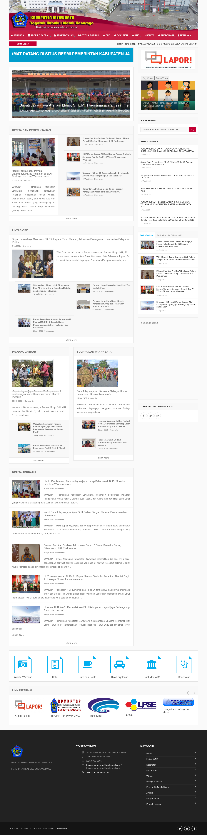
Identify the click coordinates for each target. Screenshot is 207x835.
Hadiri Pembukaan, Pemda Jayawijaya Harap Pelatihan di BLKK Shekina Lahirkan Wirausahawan (32, 173)
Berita (150, 35)
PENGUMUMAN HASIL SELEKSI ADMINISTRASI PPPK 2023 (166, 189)
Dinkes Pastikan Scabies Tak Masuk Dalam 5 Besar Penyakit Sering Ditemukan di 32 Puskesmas (106, 139)
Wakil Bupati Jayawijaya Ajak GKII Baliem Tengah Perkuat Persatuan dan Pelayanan (85, 513)
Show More (71, 218)
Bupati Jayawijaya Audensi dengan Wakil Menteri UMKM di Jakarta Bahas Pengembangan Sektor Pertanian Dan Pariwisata (52, 323)
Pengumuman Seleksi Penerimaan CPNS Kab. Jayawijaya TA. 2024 (167, 176)
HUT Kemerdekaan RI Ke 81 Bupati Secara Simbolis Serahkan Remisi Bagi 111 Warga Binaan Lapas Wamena (106, 157)
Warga (149, 776)
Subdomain (167, 35)
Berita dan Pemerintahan (31, 130)
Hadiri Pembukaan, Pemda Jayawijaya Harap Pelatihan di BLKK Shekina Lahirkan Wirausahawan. (145, 44)
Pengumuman (152, 798)
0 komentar (28, 180)
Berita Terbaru (147, 235)
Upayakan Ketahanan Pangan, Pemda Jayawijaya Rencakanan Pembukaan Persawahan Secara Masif (48, 427)
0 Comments (28, 401)
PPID (136, 35)
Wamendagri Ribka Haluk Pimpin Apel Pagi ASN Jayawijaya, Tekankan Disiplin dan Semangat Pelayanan (51, 288)
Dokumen (122, 35)
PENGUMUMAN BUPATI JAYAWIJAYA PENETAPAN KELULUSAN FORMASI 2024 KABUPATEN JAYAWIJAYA (167, 149)
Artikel (149, 792)
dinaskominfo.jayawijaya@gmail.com (103, 765)
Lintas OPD (20, 230)
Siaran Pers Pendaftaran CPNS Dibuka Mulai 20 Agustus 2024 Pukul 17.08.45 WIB (166, 163)
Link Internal (22, 690)
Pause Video (162, 78)
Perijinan (185, 35)
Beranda (18, 35)
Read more (26, 210)
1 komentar (98, 195)
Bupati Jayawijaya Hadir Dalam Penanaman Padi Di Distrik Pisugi (49, 446)
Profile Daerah (39, 35)
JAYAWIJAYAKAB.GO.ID (97, 772)
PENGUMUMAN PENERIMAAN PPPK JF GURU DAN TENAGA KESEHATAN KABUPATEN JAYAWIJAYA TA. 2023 (165, 204)
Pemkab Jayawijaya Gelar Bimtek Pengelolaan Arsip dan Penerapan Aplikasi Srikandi (108, 304)
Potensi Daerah (89, 35)
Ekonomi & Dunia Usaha (157, 787)
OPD (107, 35)
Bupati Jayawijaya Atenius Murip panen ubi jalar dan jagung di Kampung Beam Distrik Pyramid (36, 394)
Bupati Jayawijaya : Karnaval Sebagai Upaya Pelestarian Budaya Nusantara (102, 392)
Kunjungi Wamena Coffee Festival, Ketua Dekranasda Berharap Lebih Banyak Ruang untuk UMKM (114, 424)
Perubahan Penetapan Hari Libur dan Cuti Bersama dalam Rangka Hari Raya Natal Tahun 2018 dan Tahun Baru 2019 (167, 218)
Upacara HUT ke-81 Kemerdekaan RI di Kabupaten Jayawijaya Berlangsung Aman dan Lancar (106, 174)
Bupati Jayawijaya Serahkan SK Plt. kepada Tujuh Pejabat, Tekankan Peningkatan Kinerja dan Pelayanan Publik (71, 240)
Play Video (147, 78)
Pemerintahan (64, 35)
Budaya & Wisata (154, 781)
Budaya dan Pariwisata (94, 351)
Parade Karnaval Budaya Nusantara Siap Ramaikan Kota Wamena (112, 442)
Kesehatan (151, 764)
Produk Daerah (24, 351)
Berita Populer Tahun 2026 (169, 235)
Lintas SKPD (152, 759)
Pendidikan (151, 770)
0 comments (49, 294)
